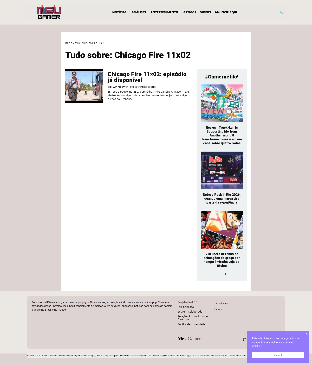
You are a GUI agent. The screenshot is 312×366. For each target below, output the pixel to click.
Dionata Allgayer (118, 86)
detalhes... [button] (258, 346)
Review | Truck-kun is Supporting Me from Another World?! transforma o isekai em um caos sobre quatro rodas (222, 135)
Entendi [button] (278, 355)
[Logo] (49, 12)
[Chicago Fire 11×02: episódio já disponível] (84, 86)
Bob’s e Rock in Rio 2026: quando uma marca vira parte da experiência (222, 198)
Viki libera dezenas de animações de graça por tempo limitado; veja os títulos (222, 260)
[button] (281, 12)
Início (68, 43)
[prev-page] (218, 274)
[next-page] (224, 274)
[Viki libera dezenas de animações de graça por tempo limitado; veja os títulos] (222, 230)
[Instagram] (244, 339)
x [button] (307, 333)
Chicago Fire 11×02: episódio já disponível (147, 77)
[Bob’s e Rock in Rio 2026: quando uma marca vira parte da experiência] (222, 170)
